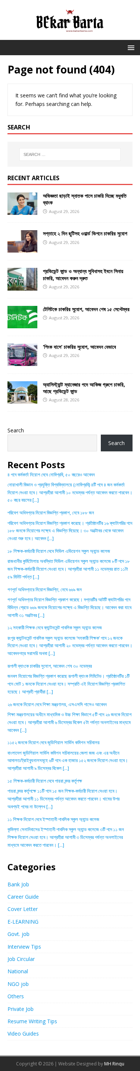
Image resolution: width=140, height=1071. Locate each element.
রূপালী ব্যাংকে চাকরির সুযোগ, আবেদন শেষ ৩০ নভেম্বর (49, 666)
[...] (35, 500)
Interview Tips (24, 946)
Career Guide (23, 896)
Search (15, 430)
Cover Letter (22, 908)
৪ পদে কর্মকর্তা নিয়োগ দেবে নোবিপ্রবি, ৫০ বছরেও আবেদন (51, 474)
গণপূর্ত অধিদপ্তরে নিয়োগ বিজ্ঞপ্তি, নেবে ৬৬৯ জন (44, 589)
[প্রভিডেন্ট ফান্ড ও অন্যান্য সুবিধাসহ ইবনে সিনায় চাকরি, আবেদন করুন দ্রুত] (22, 285)
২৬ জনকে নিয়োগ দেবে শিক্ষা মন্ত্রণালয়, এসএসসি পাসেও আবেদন (57, 704)
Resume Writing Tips (32, 1021)
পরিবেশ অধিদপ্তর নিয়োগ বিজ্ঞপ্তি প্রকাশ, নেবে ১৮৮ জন (50, 512)
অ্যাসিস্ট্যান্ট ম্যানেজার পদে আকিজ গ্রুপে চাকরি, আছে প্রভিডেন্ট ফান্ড (84, 388)
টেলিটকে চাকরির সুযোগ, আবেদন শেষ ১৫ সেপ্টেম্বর (86, 309)
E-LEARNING (22, 921)
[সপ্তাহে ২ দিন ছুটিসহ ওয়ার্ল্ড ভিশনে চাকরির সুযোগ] (22, 248)
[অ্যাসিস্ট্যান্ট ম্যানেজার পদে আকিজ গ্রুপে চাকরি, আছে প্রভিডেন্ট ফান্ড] (22, 399)
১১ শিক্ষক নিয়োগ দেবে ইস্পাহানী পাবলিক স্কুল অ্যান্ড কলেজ (53, 819)
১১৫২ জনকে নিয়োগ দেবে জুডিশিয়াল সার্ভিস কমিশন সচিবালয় (53, 742)
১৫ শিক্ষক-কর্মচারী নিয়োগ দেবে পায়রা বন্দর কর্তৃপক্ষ (44, 780)
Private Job (20, 1008)
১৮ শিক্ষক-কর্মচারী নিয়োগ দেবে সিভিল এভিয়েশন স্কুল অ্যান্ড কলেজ (58, 551)
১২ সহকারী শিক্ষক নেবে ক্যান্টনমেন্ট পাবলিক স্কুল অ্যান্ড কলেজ (54, 627)
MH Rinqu (114, 1064)
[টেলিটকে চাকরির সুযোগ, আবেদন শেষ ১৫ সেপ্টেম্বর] (22, 323)
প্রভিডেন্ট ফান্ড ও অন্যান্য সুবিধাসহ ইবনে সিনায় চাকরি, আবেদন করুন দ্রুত (83, 274)
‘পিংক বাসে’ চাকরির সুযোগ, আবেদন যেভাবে (79, 346)
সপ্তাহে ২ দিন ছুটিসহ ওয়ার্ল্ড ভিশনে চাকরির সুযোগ (85, 233)
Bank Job (18, 884)
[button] (129, 47)
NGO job (18, 983)
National (17, 971)
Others (15, 996)
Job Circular (21, 958)
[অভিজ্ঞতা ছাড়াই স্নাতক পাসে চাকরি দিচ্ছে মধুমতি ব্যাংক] (22, 210)
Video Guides (23, 1033)
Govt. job (18, 933)
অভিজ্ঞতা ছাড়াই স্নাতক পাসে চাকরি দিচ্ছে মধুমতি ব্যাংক (85, 199)
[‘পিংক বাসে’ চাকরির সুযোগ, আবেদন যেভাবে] (22, 361)
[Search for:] (70, 154)
